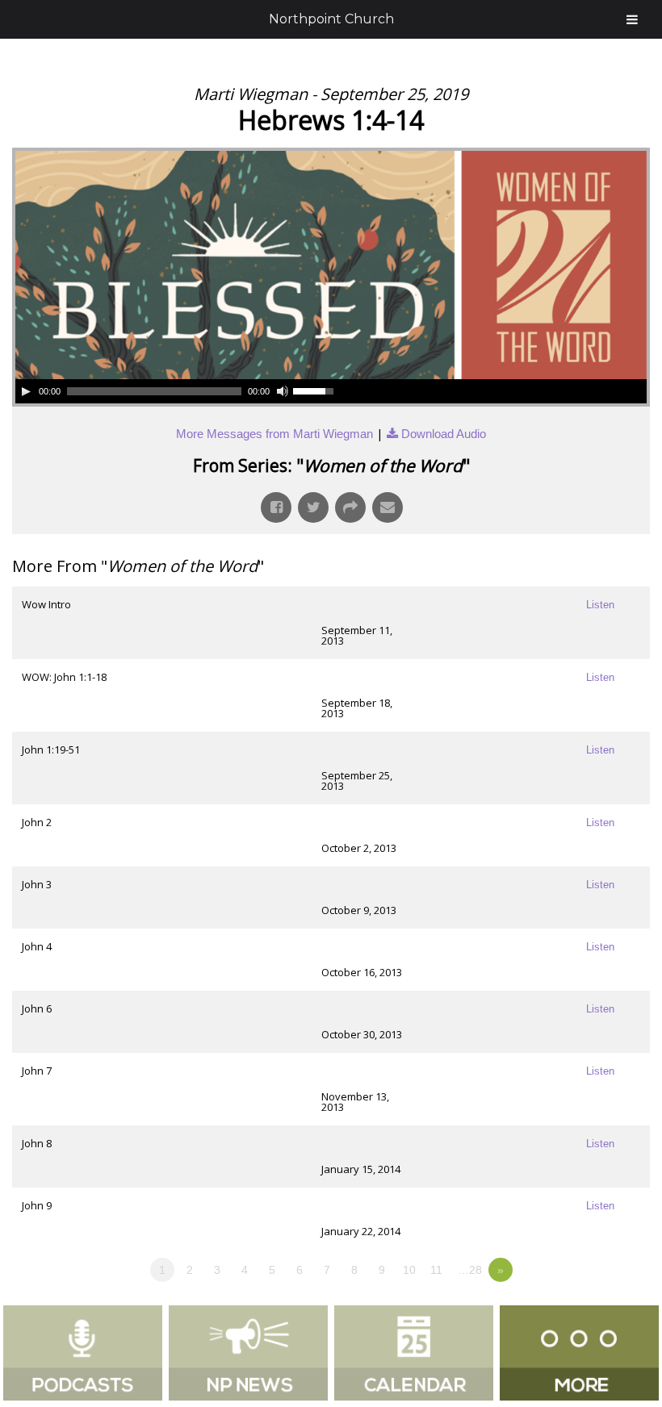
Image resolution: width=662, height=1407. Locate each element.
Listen (600, 605)
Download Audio (443, 433)
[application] (176, 391)
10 (409, 1269)
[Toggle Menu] (632, 19)
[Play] (25, 391)
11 (436, 1269)
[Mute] (282, 391)
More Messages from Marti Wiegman (274, 433)
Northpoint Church (331, 19)
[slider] (315, 389)
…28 (470, 1269)
